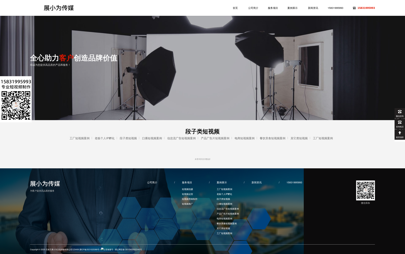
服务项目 (273, 8)
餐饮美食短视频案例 (272, 138)
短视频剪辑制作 (189, 198)
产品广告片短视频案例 (215, 138)
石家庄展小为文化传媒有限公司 (59, 8)
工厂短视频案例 (80, 138)
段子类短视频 (128, 138)
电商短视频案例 (245, 138)
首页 (235, 8)
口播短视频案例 (152, 138)
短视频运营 (187, 194)
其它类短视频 (299, 138)
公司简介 (253, 8)
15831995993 (335, 8)
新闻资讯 (313, 8)
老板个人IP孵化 (105, 138)
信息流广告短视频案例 (181, 138)
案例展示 (292, 8)
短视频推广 (187, 203)
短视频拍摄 (187, 189)
